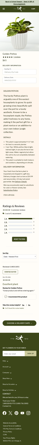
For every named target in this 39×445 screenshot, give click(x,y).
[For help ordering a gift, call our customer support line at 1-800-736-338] (19, 9)
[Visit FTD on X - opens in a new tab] (11, 413)
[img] (19, 31)
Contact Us (7, 406)
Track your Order (9, 401)
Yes (23, 305)
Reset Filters (19, 239)
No (29, 305)
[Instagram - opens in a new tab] (29, 413)
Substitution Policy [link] (10, 190)
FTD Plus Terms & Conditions (12, 429)
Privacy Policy (7, 432)
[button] (4, 8)
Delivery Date (8, 77)
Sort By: (6, 253)
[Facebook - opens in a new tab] (5, 413)
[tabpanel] (19, 31)
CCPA (5, 434)
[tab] (19, 31)
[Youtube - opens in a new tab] (23, 413)
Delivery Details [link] (21, 181)
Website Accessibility (10, 423)
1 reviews (16, 57)
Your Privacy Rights (9, 438)
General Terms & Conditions (12, 426)
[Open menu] (4, 8)
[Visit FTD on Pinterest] (17, 413)
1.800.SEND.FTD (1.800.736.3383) (15, 403)
